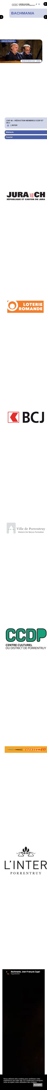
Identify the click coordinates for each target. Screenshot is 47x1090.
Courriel (9, 137)
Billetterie (10, 132)
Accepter (38, 1085)
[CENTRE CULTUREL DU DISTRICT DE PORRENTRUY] (23, 5)
